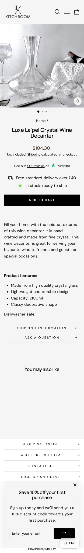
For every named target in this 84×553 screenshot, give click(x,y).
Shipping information (42, 328)
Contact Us (41, 466)
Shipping (33, 154)
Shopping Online (41, 444)
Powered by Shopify (42, 549)
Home (41, 120)
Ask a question (41, 337)
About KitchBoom (41, 455)
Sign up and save (40, 477)
